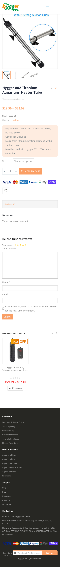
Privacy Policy (8, 430)
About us (6, 500)
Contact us (6, 496)
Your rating (7, 245)
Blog (4, 492)
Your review (9, 248)
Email (6, 294)
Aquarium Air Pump (10, 463)
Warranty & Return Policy (13, 422)
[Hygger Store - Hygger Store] (10, 7)
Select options (17, 388)
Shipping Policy (8, 426)
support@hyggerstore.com (19, 516)
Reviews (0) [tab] (10, 204)
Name (6, 282)
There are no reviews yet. (13, 99)
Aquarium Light (8, 459)
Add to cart (33, 171)
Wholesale (6, 504)
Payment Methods (10, 434)
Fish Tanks (6, 475)
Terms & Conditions (10, 439)
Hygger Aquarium (10, 443)
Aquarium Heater (9, 455)
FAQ (4, 487)
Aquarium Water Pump (12, 467)
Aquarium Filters (9, 471)
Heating (15, 120)
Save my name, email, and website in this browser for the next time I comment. (31, 308)
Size (4, 161)
